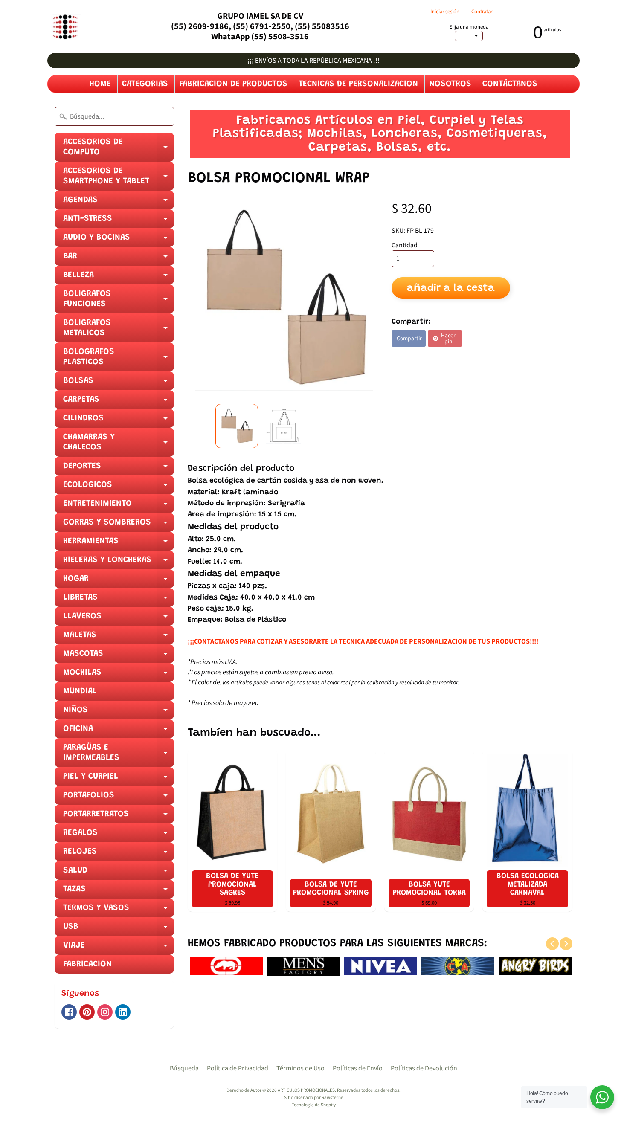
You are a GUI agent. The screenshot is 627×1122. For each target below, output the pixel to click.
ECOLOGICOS (118, 487)
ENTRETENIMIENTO (118, 506)
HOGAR (118, 581)
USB (118, 929)
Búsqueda (184, 1068)
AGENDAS (118, 202)
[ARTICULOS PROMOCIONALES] (64, 26)
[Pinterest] (87, 1012)
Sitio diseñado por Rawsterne (313, 1097)
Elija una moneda (468, 27)
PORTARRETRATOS (118, 816)
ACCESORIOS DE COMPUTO (118, 150)
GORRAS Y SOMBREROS (118, 525)
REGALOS (118, 835)
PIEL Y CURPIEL (118, 779)
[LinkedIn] (123, 1012)
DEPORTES (118, 468)
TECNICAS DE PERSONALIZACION (358, 84)
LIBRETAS (118, 600)
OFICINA (118, 731)
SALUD (118, 873)
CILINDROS (118, 421)
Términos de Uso (300, 1068)
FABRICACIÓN (87, 964)
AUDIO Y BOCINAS (118, 240)
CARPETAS (118, 402)
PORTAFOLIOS (118, 798)
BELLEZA (118, 277)
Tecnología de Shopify (314, 1105)
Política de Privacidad (237, 1068)
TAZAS (118, 892)
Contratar (481, 11)
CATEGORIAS (145, 84)
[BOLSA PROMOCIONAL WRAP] (236, 426)
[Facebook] (69, 1012)
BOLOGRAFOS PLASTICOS (118, 359)
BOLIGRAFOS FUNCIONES (118, 301)
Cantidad (405, 245)
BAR (118, 259)
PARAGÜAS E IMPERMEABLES (118, 755)
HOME (100, 84)
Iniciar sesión (444, 11)
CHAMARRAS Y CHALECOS (118, 445)
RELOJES (118, 854)
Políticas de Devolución (424, 1068)
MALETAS (118, 637)
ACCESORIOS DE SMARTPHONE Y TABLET (118, 179)
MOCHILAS (118, 675)
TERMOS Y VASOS (118, 910)
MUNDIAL (80, 691)
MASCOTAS (118, 656)
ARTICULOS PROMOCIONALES (306, 1090)
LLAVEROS (118, 619)
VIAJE (118, 948)
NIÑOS (118, 712)
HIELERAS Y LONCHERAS (118, 562)
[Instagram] (105, 1012)
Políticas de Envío (358, 1068)
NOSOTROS (450, 84)
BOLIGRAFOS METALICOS (118, 330)
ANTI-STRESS (118, 221)
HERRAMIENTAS (118, 544)
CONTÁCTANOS (509, 84)
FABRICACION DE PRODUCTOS (233, 84)
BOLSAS (118, 383)
